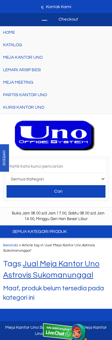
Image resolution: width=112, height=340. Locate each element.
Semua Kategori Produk (40, 231)
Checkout (68, 19)
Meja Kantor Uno (23, 57)
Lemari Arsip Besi (22, 70)
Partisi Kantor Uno (25, 95)
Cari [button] (58, 191)
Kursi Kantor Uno (23, 107)
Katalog (12, 45)
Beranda (10, 245)
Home (9, 32)
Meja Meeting (18, 82)
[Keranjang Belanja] (41, 19)
